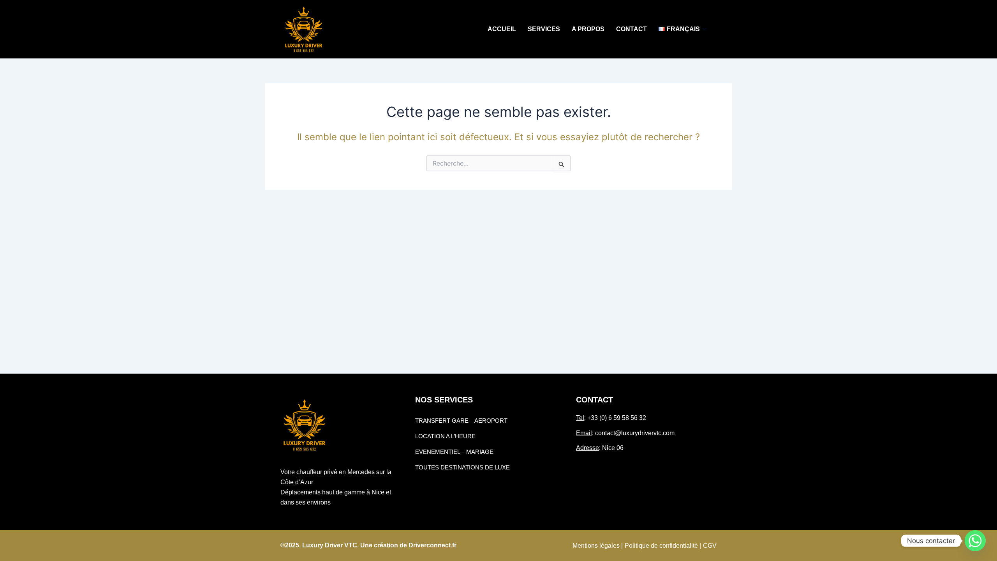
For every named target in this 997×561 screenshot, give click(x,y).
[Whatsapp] (975, 540)
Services (544, 29)
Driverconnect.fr (432, 545)
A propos (588, 29)
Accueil (502, 29)
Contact (631, 29)
